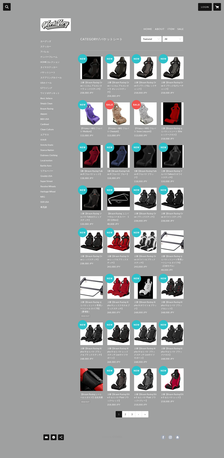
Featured (147, 39)
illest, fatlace (46, 98)
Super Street (46, 181)
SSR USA (44, 202)
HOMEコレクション (50, 62)
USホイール (46, 83)
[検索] (7, 7)
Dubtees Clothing (48, 155)
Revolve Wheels (48, 186)
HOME (148, 28)
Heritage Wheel (47, 192)
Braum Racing (46, 109)
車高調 (43, 207)
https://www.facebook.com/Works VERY (163, 437)
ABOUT (160, 28)
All (166, 39)
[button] (205, 7)
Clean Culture (47, 129)
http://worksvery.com (177, 437)
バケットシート (47, 72)
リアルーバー (46, 171)
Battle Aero (46, 166)
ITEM (171, 28)
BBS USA (44, 119)
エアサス (44, 135)
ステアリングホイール (51, 78)
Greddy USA (46, 176)
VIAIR (43, 140)
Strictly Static (46, 145)
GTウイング (46, 88)
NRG (42, 197)
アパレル (44, 52)
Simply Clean (46, 103)
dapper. (43, 114)
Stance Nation (47, 150)
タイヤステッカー (48, 67)
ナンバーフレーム (48, 57)
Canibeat (44, 124)
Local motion (46, 160)
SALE (181, 28)
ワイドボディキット (50, 93)
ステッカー (45, 46)
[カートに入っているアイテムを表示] (217, 7)
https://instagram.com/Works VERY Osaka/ (170, 437)
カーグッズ (45, 41)
